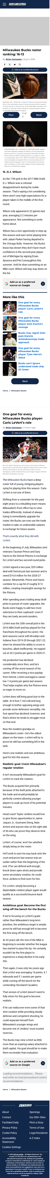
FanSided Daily (10, 1122)
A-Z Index (34, 1138)
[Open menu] (4, 4)
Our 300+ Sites (37, 1117)
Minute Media (18, 1154)
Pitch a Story (36, 1122)
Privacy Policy (9, 1127)
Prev (11, 114)
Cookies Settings (11, 1147)
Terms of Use (36, 1127)
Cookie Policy (9, 1132)
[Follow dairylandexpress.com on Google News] (43, 284)
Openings (34, 1112)
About (5, 1112)
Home (5, 391)
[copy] (20, 64)
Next (39, 114)
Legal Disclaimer (38, 1132)
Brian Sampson (14, 59)
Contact (6, 1117)
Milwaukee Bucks (18, 391)
